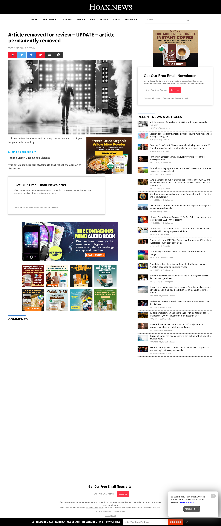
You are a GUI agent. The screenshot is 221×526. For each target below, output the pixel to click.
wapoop (81, 19)
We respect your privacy (95, 507)
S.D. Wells (30, 48)
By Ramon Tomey (167, 163)
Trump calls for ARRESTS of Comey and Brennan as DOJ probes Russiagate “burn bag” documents (180, 241)
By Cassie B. (164, 140)
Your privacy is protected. (23, 207)
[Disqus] (70, 360)
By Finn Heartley (167, 270)
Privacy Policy (110, 516)
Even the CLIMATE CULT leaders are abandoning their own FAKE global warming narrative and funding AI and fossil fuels (180, 146)
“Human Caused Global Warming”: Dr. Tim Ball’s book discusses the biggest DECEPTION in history (180, 218)
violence (45, 157)
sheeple (104, 19)
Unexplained (33, 157)
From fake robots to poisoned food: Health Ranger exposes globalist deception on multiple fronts (178, 265)
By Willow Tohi (165, 212)
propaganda (131, 19)
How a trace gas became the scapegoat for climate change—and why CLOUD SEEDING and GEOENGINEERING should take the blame (180, 290)
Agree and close (192, 509)
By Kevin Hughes (167, 174)
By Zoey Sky (165, 246)
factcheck (67, 19)
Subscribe (175, 522)
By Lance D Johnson (167, 296)
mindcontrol (50, 19)
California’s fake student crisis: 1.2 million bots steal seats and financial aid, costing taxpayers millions (179, 230)
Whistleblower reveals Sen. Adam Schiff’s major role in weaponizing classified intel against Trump (176, 326)
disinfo (116, 19)
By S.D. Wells (165, 128)
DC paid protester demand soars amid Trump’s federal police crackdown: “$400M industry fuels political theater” (179, 314)
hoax (92, 19)
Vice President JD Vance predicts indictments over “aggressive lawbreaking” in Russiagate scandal (179, 349)
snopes (34, 19)
